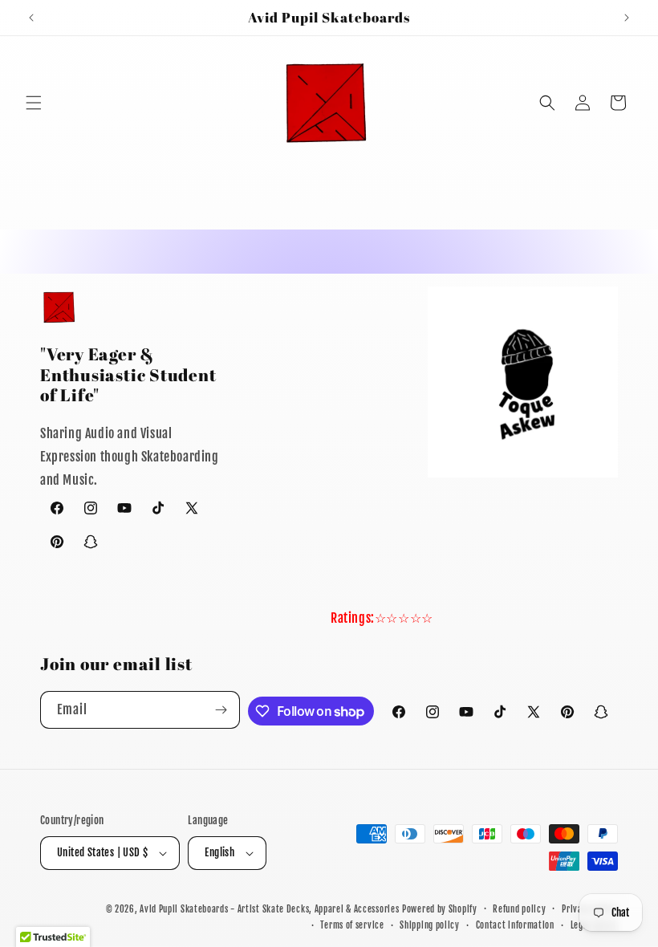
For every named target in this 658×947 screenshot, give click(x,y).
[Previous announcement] (31, 17)
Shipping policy (430, 925)
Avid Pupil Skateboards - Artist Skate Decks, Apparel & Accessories (269, 909)
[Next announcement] (626, 17)
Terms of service (352, 925)
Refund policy (519, 909)
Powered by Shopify (439, 909)
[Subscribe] (221, 710)
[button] (33, 102)
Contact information (515, 925)
